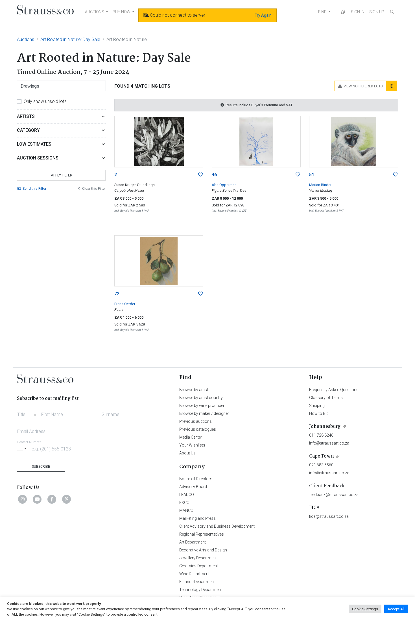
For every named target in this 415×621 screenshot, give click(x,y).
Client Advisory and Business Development (217, 526)
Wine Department (194, 574)
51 (311, 174)
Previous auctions (195, 421)
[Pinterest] (66, 499)
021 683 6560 (321, 465)
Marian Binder (320, 185)
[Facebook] (52, 499)
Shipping (317, 405)
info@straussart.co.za (329, 443)
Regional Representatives (201, 534)
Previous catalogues (197, 429)
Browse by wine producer (201, 405)
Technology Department (200, 589)
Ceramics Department (198, 566)
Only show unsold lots (45, 101)
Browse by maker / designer (204, 413)
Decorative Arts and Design (203, 550)
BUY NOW (121, 12)
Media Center (190, 437)
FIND (322, 12)
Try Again (263, 15)
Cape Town (321, 456)
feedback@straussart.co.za (334, 494)
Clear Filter (94, 188)
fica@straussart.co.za (329, 516)
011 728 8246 (321, 435)
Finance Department (197, 581)
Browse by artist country (201, 397)
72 (116, 293)
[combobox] (28, 413)
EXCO (184, 502)
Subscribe (41, 466)
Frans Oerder (124, 304)
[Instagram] (22, 499)
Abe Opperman (224, 185)
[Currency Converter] (343, 12)
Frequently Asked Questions (334, 389)
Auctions (25, 39)
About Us (187, 453)
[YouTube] (37, 499)
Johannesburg (324, 426)
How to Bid (319, 413)
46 (214, 174)
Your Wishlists (192, 445)
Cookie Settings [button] (365, 609)
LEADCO (186, 494)
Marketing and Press (197, 518)
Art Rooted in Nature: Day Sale (70, 39)
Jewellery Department (198, 558)
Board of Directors (195, 478)
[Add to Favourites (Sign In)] (200, 175)
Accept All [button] (396, 609)
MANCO (186, 510)
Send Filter (34, 188)
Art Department (192, 542)
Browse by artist (193, 389)
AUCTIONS (94, 12)
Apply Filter (61, 175)
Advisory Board (193, 486)
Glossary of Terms (326, 397)
